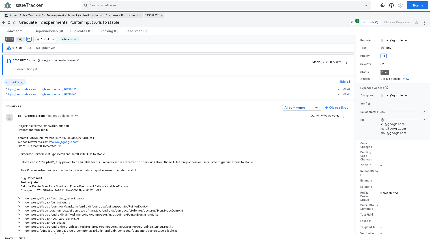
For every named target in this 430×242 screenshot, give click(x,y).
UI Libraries (128, 15)
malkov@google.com (64, 142)
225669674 (152, 15)
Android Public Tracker (24, 15)
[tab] (16, 31)
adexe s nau (69, 39)
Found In (365, 221)
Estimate (366, 180)
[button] (393, 47)
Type (363, 47)
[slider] (357, 134)
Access (365, 78)
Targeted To (368, 227)
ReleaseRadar (369, 173)
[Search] (86, 5)
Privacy (8, 238)
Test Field (366, 214)
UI (140, 15)
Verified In (367, 233)
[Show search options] (366, 5)
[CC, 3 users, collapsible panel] (403, 120)
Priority (365, 55)
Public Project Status (365, 196)
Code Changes (366, 145)
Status (364, 72)
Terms (21, 238)
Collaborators (369, 112)
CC (362, 120)
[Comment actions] (343, 116)
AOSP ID (366, 165)
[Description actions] (346, 61)
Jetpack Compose (106, 15)
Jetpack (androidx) (79, 15)
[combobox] (227, 5)
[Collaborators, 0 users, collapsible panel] (403, 112)
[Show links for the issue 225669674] (162, 15)
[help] (391, 5)
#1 (78, 60)
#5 (348, 94)
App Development (53, 15)
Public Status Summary (369, 207)
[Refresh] (9, 22)
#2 (348, 89)
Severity (365, 64)
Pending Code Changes (366, 156)
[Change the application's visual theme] (382, 5)
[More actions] (424, 22)
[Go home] (3, 22)
